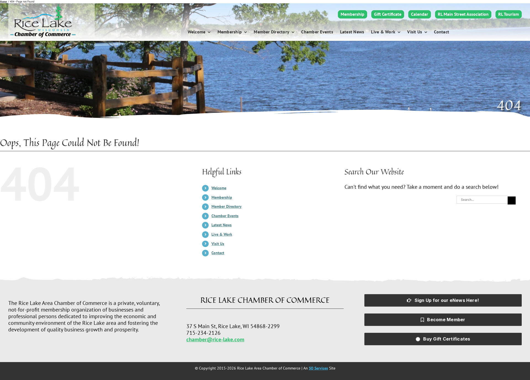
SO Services (318, 368)
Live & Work (221, 234)
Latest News (221, 224)
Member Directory (226, 206)
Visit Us (217, 243)
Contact (217, 252)
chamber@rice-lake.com (215, 339)
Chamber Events (225, 215)
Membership (221, 197)
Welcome (218, 187)
